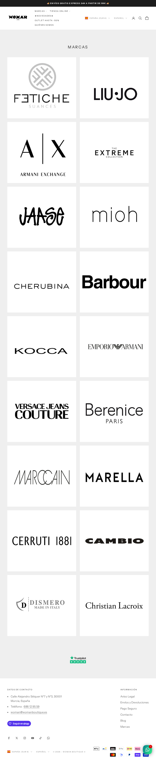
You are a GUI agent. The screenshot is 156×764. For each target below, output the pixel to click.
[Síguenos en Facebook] (8, 738)
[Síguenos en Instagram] (24, 738)
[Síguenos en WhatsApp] (48, 738)
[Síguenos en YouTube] (32, 738)
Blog (123, 720)
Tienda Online (59, 11)
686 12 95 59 (31, 706)
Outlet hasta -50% (47, 20)
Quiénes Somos (44, 25)
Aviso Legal (127, 696)
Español (119, 18)
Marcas (40, 11)
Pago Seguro (128, 708)
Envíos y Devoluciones (134, 702)
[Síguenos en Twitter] (16, 738)
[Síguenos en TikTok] (40, 738)
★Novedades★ (44, 16)
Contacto (126, 714)
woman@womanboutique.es (29, 712)
